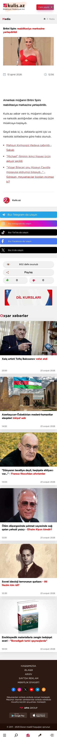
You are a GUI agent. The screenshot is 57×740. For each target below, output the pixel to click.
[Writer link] (39, 735)
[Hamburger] (4, 735)
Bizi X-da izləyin (15, 250)
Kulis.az (16, 200)
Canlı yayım (43, 7)
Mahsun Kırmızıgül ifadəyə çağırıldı (29, 148)
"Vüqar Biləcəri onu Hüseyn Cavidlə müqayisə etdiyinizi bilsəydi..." (30, 174)
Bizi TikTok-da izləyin (18, 232)
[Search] (16, 735)
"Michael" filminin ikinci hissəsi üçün (28, 159)
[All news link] (52, 735)
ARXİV (28, 674)
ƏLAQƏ (28, 670)
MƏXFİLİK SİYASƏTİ (28, 682)
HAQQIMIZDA (28, 666)
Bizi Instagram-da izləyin (19, 223)
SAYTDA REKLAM (28, 678)
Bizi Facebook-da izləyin (19, 241)
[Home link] (28, 735)
